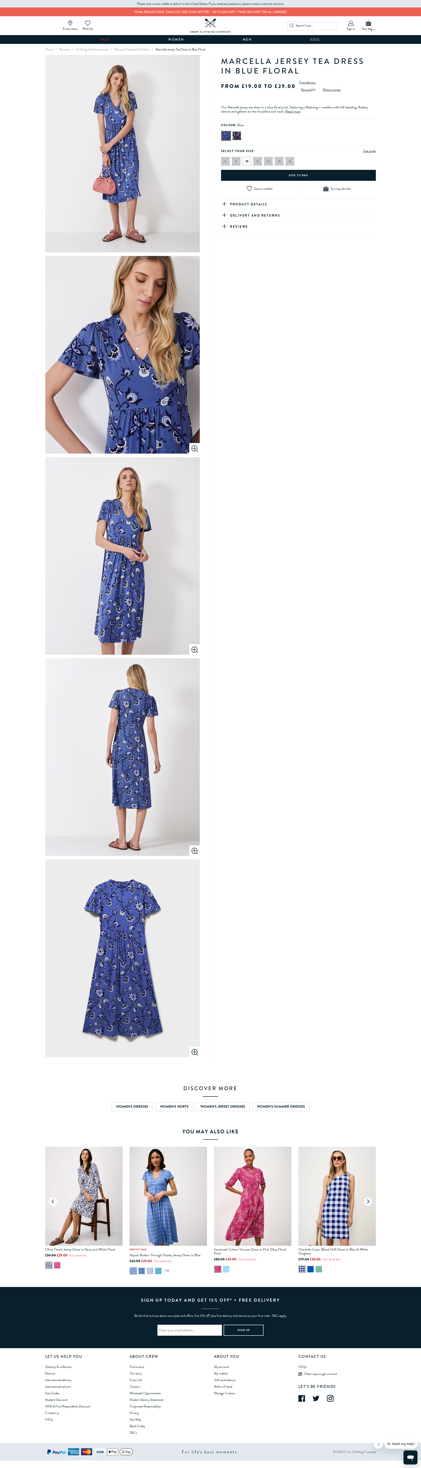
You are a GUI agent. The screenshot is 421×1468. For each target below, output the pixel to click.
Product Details (248, 204)
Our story (136, 1373)
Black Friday (137, 1426)
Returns (50, 1373)
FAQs (49, 1419)
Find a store (137, 1366)
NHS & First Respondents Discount (67, 1406)
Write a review (332, 89)
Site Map (135, 1419)
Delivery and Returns (255, 215)
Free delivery (307, 82)
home (49, 49)
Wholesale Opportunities (145, 1393)
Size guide (369, 151)
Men (247, 39)
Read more (292, 111)
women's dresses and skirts (132, 49)
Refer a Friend (223, 1386)
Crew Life (136, 1380)
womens (64, 49)
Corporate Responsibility (145, 1406)
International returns (58, 1386)
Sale (105, 39)
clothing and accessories (92, 49)
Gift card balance (224, 1380)
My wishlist (221, 1373)
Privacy (134, 1413)
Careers (135, 1386)
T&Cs (133, 1432)
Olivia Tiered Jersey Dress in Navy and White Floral (80, 1249)
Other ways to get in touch (320, 1373)
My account (221, 1366)
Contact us (52, 1413)
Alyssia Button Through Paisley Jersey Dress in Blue (165, 1255)
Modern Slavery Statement (147, 1399)
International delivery (58, 1380)
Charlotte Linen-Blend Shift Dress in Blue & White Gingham (333, 1251)
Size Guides (52, 1393)
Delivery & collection (58, 1366)
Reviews (306, 89)
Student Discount (56, 1399)
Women (176, 39)
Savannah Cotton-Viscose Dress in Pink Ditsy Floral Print (250, 1251)
